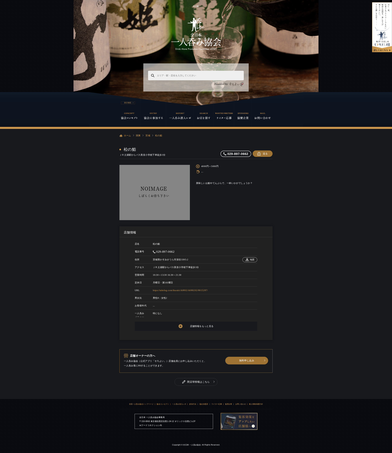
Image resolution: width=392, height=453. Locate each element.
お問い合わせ (240, 404)
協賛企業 (228, 404)
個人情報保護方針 (256, 404)
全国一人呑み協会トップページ (141, 404)
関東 (138, 135)
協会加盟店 (204, 404)
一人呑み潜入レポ (179, 404)
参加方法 (192, 404)
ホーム (127, 135)
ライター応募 (216, 404)
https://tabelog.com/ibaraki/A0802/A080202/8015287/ (180, 290)
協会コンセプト (163, 404)
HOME (128, 103)
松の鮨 (158, 135)
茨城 (147, 135)
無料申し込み (246, 360)
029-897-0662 (164, 251)
